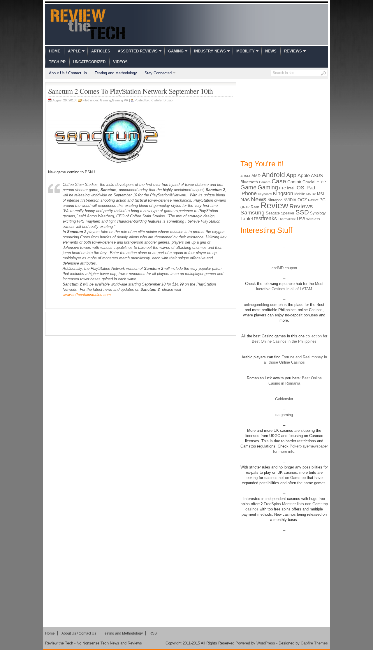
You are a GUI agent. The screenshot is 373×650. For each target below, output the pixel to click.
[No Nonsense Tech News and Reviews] (88, 24)
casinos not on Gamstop (284, 477)
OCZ (302, 200)
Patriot (313, 200)
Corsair (294, 181)
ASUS (317, 175)
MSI (320, 194)
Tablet (246, 218)
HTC (282, 188)
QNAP (244, 207)
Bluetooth (249, 181)
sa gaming (284, 415)
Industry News (210, 51)
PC (322, 200)
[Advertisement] (141, 323)
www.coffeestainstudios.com (87, 295)
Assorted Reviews (138, 51)
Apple (74, 51)
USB (301, 218)
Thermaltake (287, 219)
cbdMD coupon (284, 268)
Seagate (273, 213)
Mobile (299, 194)
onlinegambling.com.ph (263, 304)
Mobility (245, 51)
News (271, 51)
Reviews (293, 51)
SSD (302, 212)
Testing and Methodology (116, 73)
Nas (245, 199)
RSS (153, 633)
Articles (100, 51)
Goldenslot (284, 399)
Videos (120, 62)
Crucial (308, 181)
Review (274, 205)
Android (273, 175)
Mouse (311, 194)
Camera (264, 182)
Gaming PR (120, 100)
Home (54, 51)
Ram (255, 207)
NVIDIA (290, 200)
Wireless (313, 219)
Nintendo (275, 200)
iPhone (248, 193)
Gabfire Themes (314, 643)
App (291, 175)
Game (248, 187)
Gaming (176, 51)
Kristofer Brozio (162, 100)
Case (279, 181)
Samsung (252, 212)
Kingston (283, 193)
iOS (299, 188)
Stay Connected (158, 73)
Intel (290, 188)
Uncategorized (89, 62)
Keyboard (265, 194)
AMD (256, 175)
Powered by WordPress (255, 643)
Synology (318, 213)
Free (321, 181)
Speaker (287, 213)
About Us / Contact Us (68, 73)
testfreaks (265, 218)
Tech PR (57, 62)
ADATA (245, 176)
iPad (310, 188)
